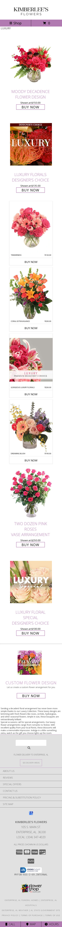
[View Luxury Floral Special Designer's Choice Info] (31, 582)
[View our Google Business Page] (31, 814)
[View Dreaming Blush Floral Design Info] (31, 426)
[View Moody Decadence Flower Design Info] (31, 61)
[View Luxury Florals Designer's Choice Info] (31, 144)
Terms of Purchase (32, 915)
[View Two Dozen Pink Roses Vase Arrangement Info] (31, 493)
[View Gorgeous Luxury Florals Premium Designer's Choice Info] (31, 360)
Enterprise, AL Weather (15, 910)
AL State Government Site (45, 910)
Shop (17, 23)
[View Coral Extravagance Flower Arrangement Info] (31, 293)
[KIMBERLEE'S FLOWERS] (31, 15)
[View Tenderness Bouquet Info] (31, 227)
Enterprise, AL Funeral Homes (22, 900)
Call (11, 924)
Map (32, 924)
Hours (53, 924)
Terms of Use (52, 915)
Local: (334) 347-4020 (31, 837)
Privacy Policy (10, 915)
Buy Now (30, 107)
